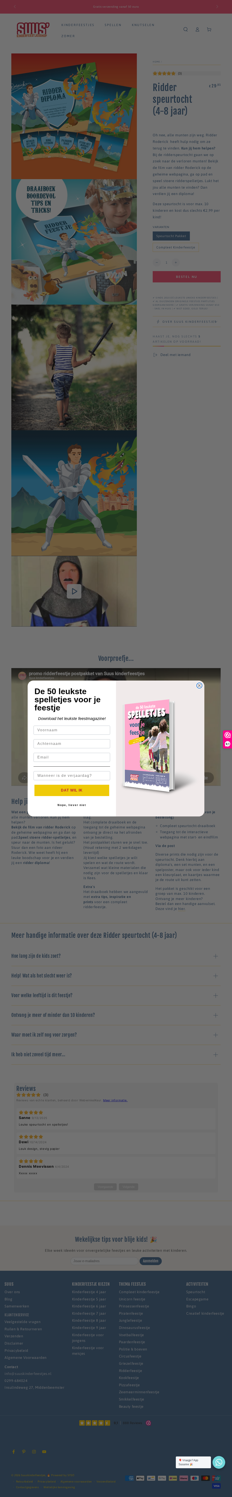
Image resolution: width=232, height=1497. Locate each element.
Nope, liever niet (72, 805)
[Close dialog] (199, 685)
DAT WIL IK (72, 790)
